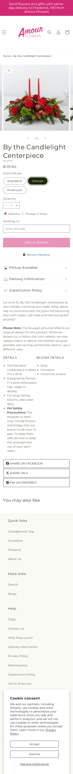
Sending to (17, 221)
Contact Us (16, 628)
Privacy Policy (18, 656)
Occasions (15, 540)
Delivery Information (23, 647)
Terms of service (19, 683)
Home (7, 55)
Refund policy (18, 665)
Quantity (9, 198)
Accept (35, 744)
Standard (14, 181)
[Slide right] (45, 138)
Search (13, 584)
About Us (14, 559)
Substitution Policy (21, 674)
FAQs (12, 619)
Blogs (12, 594)
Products (14, 550)
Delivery (14, 214)
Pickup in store (36, 214)
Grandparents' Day (21, 531)
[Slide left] (27, 138)
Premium (14, 190)
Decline (34, 754)
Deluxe (37, 181)
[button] (49, 32)
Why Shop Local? (20, 638)
